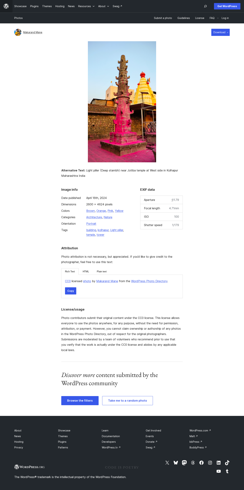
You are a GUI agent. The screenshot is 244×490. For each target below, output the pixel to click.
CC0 (68, 281)
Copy (70, 290)
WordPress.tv (111, 447)
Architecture (94, 217)
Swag (150, 447)
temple (90, 234)
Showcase (64, 430)
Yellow (119, 210)
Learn (105, 430)
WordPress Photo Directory (149, 281)
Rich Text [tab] (70, 271)
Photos (18, 17)
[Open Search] (205, 6)
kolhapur (103, 230)
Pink (110, 210)
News (17, 436)
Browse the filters (80, 400)
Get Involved (153, 430)
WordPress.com (200, 430)
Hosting (18, 441)
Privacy (18, 447)
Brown (90, 210)
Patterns (63, 447)
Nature (108, 217)
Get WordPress (227, 6)
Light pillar (116, 230)
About (17, 430)
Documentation (111, 436)
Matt (194, 436)
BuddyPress (198, 447)
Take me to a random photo (127, 400)
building (91, 230)
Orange (101, 210)
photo (87, 281)
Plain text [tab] (102, 271)
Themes (63, 436)
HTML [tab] (86, 271)
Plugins (62, 441)
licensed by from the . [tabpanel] (116, 281)
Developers (109, 441)
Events (150, 436)
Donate (152, 441)
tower (100, 234)
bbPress (196, 441)
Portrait (91, 223)
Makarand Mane (32, 32)
